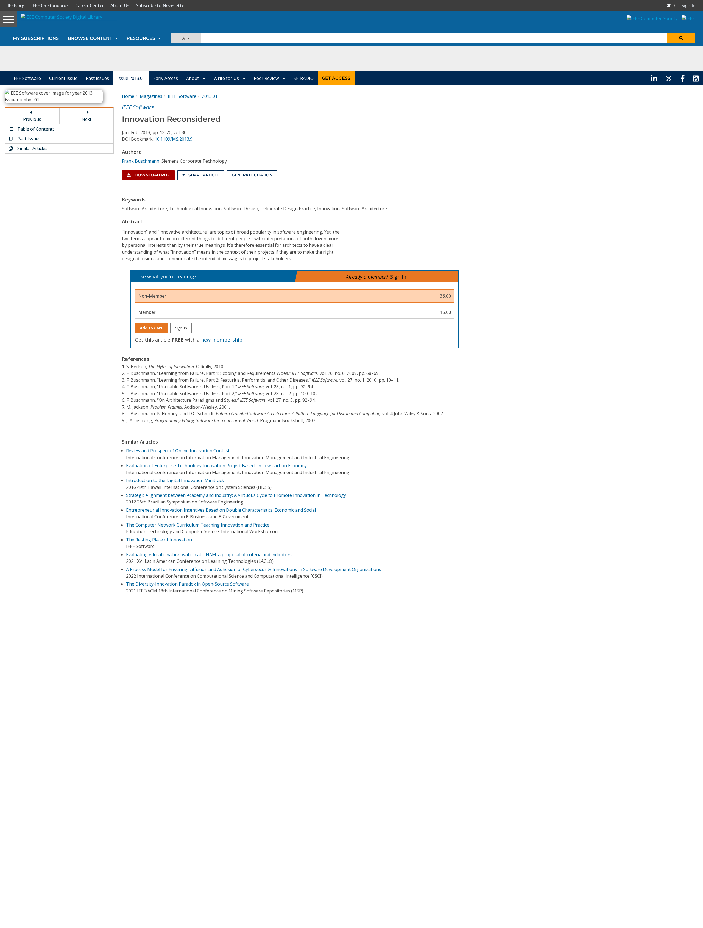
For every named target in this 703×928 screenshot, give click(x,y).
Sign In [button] (688, 5)
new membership (221, 339)
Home (128, 96)
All (185, 38)
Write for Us (227, 78)
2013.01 (209, 96)
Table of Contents (35, 129)
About (193, 78)
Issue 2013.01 (131, 78)
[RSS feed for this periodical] (696, 78)
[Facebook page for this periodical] (682, 78)
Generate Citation (252, 175)
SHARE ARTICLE (203, 175)
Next (86, 119)
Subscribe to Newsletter (161, 5)
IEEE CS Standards (50, 5)
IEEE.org (15, 5)
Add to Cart (151, 328)
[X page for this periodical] (668, 78)
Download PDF (151, 175)
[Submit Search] (681, 38)
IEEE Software (26, 78)
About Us (119, 5)
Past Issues (97, 78)
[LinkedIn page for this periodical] (654, 78)
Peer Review (267, 78)
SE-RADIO (304, 78)
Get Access (336, 78)
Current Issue (63, 78)
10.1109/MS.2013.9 (174, 139)
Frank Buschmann (140, 161)
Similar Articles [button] (32, 148)
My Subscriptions (36, 38)
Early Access (165, 78)
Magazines (151, 96)
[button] (670, 5)
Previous (32, 119)
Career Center (89, 5)
